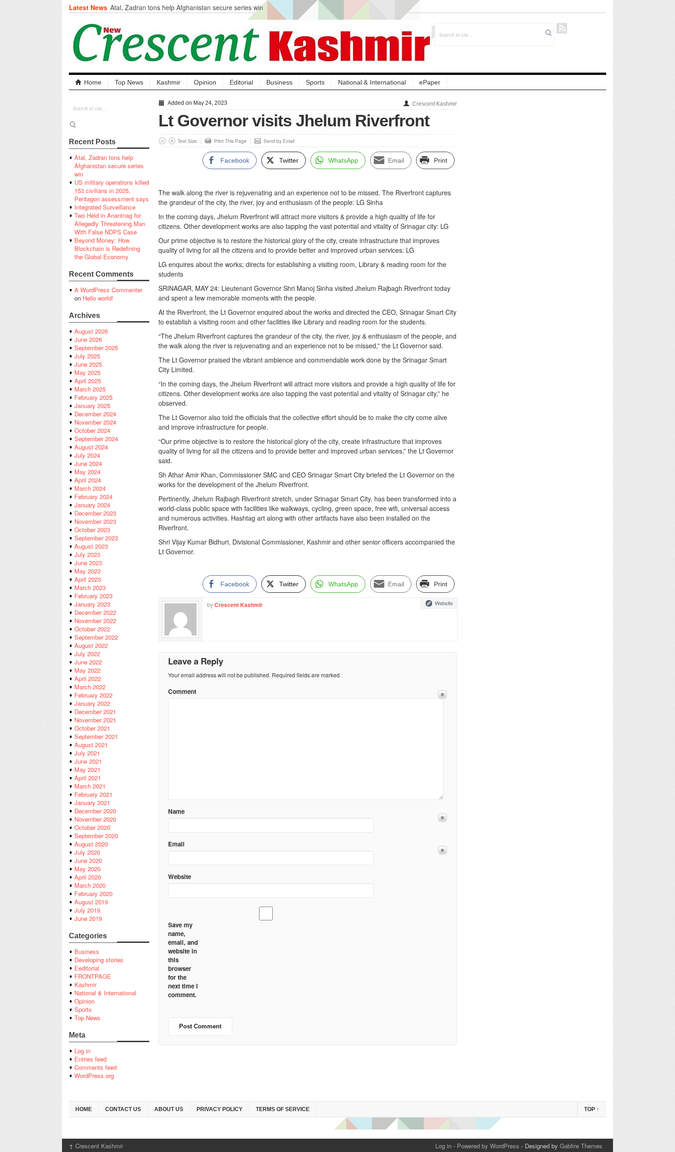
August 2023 (91, 546)
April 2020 (87, 877)
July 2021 (87, 753)
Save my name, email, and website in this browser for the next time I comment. (183, 959)
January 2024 (92, 504)
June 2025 (88, 364)
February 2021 (93, 794)
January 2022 (92, 703)
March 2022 (90, 686)
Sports (315, 82)
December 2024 (95, 413)
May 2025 (87, 372)
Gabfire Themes (581, 1145)
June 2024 (88, 463)
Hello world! (98, 298)
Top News (129, 82)
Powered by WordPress (488, 1145)
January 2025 (92, 405)
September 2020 (96, 835)
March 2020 (90, 885)
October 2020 (92, 827)
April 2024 (87, 480)
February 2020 (93, 893)
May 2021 (87, 769)
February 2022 (93, 695)
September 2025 (96, 347)
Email (176, 844)
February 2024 (93, 496)
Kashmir (168, 82)
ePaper (429, 82)
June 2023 (88, 562)
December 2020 (95, 810)
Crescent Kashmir (434, 104)
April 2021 (87, 777)
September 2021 (96, 736)
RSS (562, 28)
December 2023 (95, 513)
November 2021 (95, 719)
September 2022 (96, 637)
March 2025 (90, 389)
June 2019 (88, 918)
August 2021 (91, 744)
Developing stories (99, 959)
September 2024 (96, 438)
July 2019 (87, 910)
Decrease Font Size (162, 141)
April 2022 (87, 678)
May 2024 (87, 471)
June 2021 (88, 761)
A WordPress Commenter (108, 289)
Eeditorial (86, 968)
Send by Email (279, 141)
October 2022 (92, 628)
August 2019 (91, 901)
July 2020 (87, 852)
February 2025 (93, 397)
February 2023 (93, 595)
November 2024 (95, 422)
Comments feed (95, 1067)
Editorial (241, 82)
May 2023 (87, 571)
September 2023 (96, 537)
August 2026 (91, 331)
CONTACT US (123, 1109)
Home (92, 82)
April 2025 (87, 380)
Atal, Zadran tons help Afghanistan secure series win (186, 7)
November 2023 (95, 521)
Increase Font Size (172, 141)
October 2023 (92, 529)
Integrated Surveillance (104, 207)
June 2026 (88, 339)
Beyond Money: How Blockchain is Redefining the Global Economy (107, 248)
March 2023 (90, 587)
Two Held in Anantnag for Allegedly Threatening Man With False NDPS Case (109, 223)
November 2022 (95, 620)
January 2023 (92, 604)
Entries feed (90, 1059)
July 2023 (87, 554)
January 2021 (92, 802)
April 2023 (87, 579)
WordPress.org (94, 1075)
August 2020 (91, 844)
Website (444, 603)
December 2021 (95, 711)
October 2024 (92, 430)
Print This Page (230, 141)
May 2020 (87, 868)
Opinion (205, 82)
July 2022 (87, 653)
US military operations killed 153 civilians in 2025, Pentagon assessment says (111, 190)
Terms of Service (282, 1109)
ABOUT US (168, 1109)
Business (279, 82)
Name (176, 811)
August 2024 (91, 447)
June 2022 (88, 662)
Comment (182, 691)
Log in (82, 1050)
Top (591, 1109)
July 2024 (87, 455)
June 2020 (88, 860)
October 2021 (92, 728)
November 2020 (95, 819)
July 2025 (87, 356)
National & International (372, 82)
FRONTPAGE (92, 976)
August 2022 (91, 645)
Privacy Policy (219, 1109)
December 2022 (95, 612)
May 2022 (87, 670)
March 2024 (90, 488)
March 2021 (90, 786)
